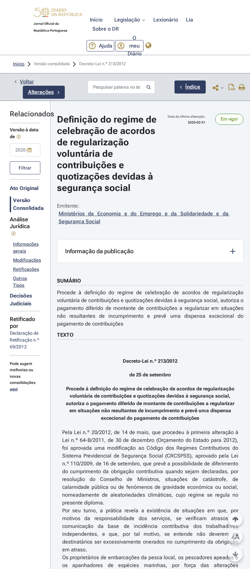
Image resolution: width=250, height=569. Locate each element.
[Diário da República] (58, 14)
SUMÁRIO (69, 281)
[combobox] (25, 149)
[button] (58, 13)
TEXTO (65, 335)
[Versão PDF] (232, 87)
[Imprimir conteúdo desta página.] (242, 87)
